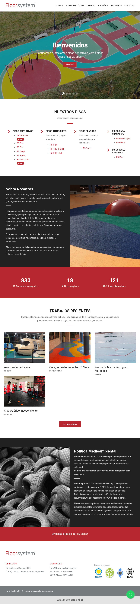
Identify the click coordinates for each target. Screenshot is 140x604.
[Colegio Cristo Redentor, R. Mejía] (70, 347)
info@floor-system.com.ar (63, 568)
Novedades (116, 5)
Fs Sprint (21, 155)
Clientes (91, 5)
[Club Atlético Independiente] (24, 391)
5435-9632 (68, 571)
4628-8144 (55, 575)
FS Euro (20, 143)
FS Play (53, 144)
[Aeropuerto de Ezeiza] (24, 347)
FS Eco (20, 147)
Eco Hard (120, 142)
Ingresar (70, 64)
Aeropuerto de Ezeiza (17, 367)
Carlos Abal (76, 600)
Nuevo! (20, 139)
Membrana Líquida (75, 5)
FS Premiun (22, 135)
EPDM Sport (23, 159)
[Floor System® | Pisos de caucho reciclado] (20, 5)
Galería (102, 5)
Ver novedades (70, 424)
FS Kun (119, 157)
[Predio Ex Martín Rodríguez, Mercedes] (115, 347)
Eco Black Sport (123, 138)
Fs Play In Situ (57, 149)
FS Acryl (21, 151)
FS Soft (86, 148)
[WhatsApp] (130, 594)
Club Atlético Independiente (21, 410)
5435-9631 (55, 571)
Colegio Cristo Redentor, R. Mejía (69, 367)
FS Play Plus (56, 153)
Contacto (129, 5)
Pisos (58, 5)
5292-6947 (68, 575)
